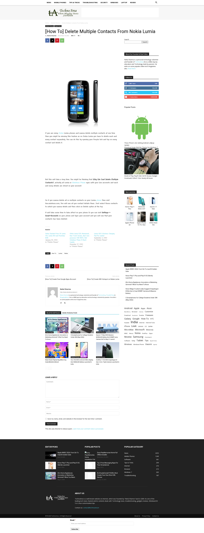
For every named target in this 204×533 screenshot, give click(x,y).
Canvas (141, 312)
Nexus (131, 333)
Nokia (61, 133)
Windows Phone (78, 183)
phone (98, 200)
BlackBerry (127, 312)
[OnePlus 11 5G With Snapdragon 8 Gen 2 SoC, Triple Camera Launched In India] (107, 350)
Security (104, 2)
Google (136, 319)
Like (156, 83)
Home (47, 23)
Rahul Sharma (51, 35)
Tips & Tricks (74, 2)
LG (146, 326)
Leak (134, 326)
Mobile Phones (60, 2)
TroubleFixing (110, 295)
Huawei (126, 323)
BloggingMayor (64, 297)
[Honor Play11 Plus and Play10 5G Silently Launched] (50, 465)
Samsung (138, 337)
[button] (156, 3)
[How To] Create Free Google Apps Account (60, 279)
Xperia (155, 344)
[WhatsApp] (62, 40)
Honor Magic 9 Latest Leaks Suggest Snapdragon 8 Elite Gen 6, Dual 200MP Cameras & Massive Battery (142, 291)
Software (127, 341)
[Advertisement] (120, 12)
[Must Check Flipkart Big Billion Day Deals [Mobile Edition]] (56, 350)
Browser (134, 312)
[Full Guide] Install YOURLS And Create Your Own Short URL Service (107, 475)
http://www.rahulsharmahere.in (68, 292)
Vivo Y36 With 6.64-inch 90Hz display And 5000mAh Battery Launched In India (82, 362)
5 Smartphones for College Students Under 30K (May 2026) (141, 299)
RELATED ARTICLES (53, 313)
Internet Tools (150, 323)
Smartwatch (148, 337)
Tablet (140, 340)
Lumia (60, 253)
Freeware (149, 315)
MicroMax (129, 330)
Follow (154, 88)
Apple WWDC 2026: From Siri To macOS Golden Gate (141, 270)
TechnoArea (102, 295)
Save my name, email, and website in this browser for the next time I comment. (74, 419)
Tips (146, 340)
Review (133, 2)
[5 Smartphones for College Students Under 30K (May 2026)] (82, 325)
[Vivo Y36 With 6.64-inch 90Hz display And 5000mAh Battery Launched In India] (82, 350)
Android (128, 308)
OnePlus (144, 333)
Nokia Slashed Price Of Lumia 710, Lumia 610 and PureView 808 (55, 236)
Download (127, 315)
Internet (141, 323)
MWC (126, 333)
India (134, 322)
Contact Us (155, 516)
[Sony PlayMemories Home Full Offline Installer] (90, 456)
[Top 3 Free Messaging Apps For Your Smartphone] (90, 465)
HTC (152, 319)
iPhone (127, 326)
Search (126, 39)
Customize (149, 312)
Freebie (141, 315)
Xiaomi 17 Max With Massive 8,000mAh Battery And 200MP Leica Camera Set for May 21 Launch (107, 337)
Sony (133, 341)
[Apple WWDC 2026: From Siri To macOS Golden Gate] (50, 455)
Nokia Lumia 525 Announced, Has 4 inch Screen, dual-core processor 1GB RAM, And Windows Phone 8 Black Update (79, 238)
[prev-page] (46, 368)
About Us (137, 516)
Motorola (149, 330)
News (49, 2)
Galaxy (127, 319)
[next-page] (50, 368)
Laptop (124, 2)
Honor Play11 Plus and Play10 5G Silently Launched (139, 277)
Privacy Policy (146, 516)
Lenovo (140, 326)
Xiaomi (148, 344)
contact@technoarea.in (91, 508)
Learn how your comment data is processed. (88, 429)
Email (72, 520)
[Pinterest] (57, 40)
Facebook (135, 315)
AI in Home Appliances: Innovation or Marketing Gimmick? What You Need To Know (56, 337)
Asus (149, 308)
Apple (136, 308)
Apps (143, 308)
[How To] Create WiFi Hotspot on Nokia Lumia (103, 279)
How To (54, 253)
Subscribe (154, 97)
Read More (132, 69)
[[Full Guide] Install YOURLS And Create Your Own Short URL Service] (90, 475)
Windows (114, 2)
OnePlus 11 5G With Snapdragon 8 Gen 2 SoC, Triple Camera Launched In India (107, 362)
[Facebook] (47, 40)
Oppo (151, 333)
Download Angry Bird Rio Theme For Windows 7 (141, 147)
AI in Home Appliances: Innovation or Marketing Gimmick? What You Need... (67, 475)
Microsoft (140, 329)
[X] (52, 40)
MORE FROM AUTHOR (69, 313)
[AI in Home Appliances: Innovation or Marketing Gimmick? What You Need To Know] (56, 325)
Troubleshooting (90, 2)
